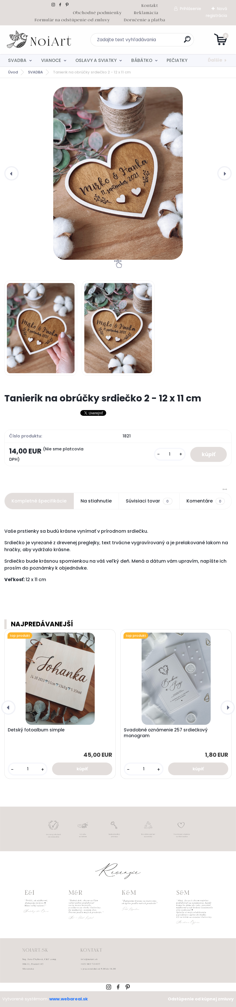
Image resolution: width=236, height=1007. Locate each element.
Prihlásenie (190, 9)
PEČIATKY (177, 60)
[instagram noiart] (53, 4)
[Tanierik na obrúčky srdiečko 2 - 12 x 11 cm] (118, 173)
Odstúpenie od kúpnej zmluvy (201, 999)
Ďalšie (215, 60)
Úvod (13, 72)
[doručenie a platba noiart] (144, 19)
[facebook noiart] (60, 4)
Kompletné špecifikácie (39, 501)
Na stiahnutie (96, 501)
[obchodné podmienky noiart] (97, 12)
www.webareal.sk (68, 999)
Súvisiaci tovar (147, 501)
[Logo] (39, 39)
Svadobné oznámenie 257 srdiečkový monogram (166, 733)
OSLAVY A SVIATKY (96, 60)
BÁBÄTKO (141, 60)
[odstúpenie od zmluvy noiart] (72, 19)
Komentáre (203, 501)
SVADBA (17, 60)
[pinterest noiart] (67, 4)
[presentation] (11, 173)
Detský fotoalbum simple (36, 730)
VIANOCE (51, 60)
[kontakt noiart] (149, 4)
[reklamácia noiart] (146, 12)
